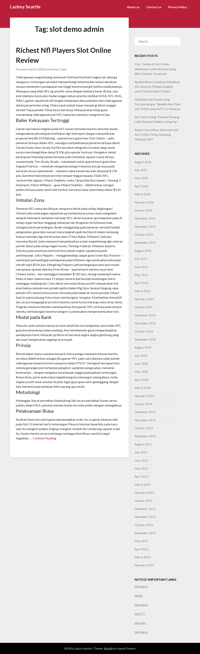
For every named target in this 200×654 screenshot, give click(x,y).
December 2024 (145, 315)
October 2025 (144, 234)
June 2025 (141, 267)
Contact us (153, 7)
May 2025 (141, 275)
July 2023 (141, 452)
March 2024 (143, 387)
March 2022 (143, 557)
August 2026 (143, 162)
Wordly (108, 648)
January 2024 (143, 404)
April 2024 (141, 379)
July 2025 (141, 258)
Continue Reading (44, 438)
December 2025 (145, 218)
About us (133, 7)
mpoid (138, 595)
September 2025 (145, 242)
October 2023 (144, 428)
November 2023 (145, 420)
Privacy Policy (177, 7)
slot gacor (141, 586)
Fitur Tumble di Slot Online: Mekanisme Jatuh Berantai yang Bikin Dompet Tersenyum (155, 68)
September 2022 (145, 533)
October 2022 (144, 525)
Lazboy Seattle (25, 6)
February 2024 (144, 396)
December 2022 (145, 509)
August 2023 (143, 444)
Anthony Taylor (57, 69)
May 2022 (141, 541)
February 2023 (144, 492)
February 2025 (144, 299)
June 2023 (141, 460)
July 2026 (141, 170)
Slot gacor (141, 632)
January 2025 (143, 307)
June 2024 (141, 363)
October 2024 (144, 331)
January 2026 (143, 210)
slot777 (140, 613)
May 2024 (141, 371)
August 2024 (143, 347)
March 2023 (143, 484)
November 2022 (145, 517)
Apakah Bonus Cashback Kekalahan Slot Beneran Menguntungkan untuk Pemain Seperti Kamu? (157, 86)
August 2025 (143, 250)
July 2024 (141, 355)
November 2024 (145, 323)
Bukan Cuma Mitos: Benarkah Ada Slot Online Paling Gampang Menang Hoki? (156, 134)
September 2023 (145, 436)
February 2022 (144, 565)
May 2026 (141, 178)
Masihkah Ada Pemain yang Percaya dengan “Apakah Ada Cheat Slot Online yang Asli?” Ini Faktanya (158, 104)
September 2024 (145, 339)
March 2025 (143, 291)
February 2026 (144, 202)
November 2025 (145, 226)
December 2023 (145, 412)
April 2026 (141, 186)
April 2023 (141, 476)
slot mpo (140, 623)
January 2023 (143, 500)
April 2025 (141, 283)
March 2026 (143, 194)
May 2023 (141, 468)
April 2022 (141, 549)
